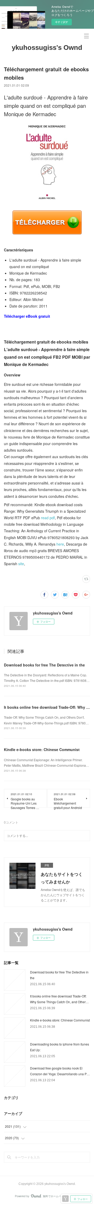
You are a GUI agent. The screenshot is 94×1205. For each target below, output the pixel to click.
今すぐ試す (61, 22)
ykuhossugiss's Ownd (47, 47)
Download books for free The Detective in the (44, 665)
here (60, 544)
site (21, 563)
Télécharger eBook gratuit (27, 316)
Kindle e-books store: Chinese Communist (42, 749)
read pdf (48, 517)
